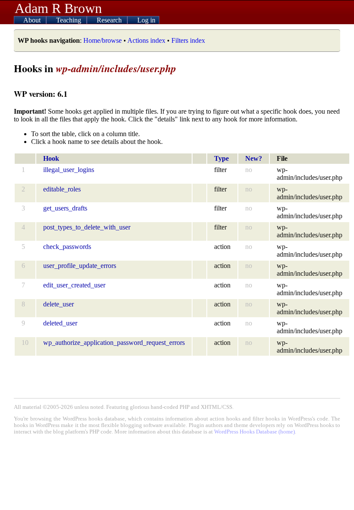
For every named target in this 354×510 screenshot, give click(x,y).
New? (253, 158)
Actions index (146, 40)
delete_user (58, 304)
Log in (146, 20)
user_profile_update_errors (79, 265)
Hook (51, 158)
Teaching (69, 20)
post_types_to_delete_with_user (86, 227)
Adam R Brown (58, 8)
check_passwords (67, 246)
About (32, 20)
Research (110, 20)
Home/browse (102, 40)
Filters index (188, 40)
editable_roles (62, 189)
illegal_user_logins (68, 169)
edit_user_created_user (74, 285)
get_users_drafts (65, 208)
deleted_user (60, 323)
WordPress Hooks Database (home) (254, 432)
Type (221, 158)
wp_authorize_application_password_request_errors (114, 342)
